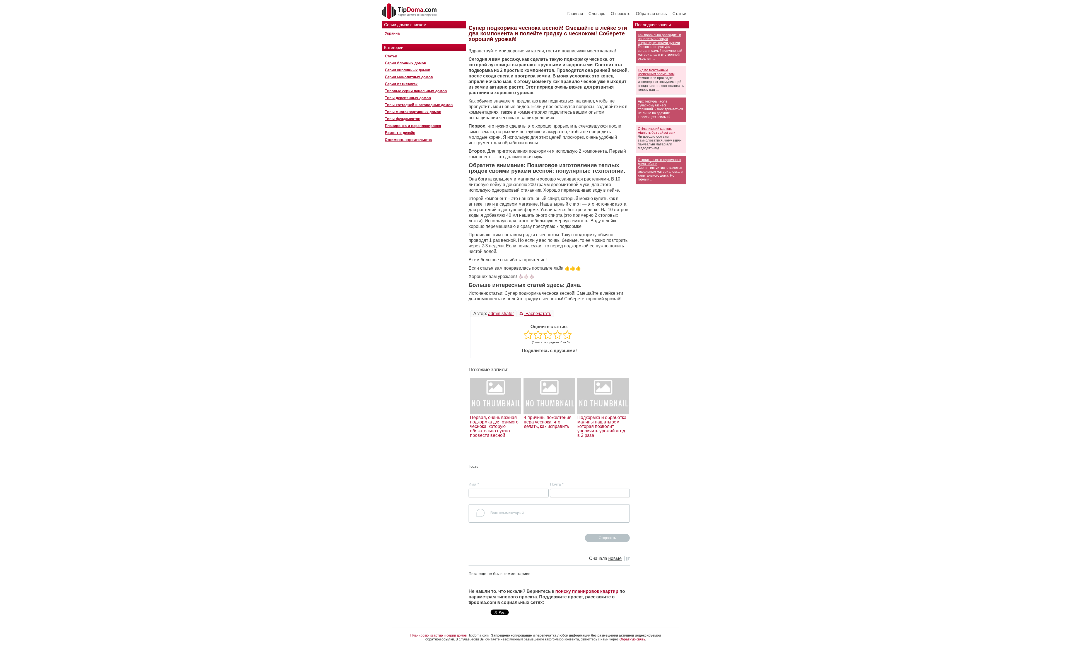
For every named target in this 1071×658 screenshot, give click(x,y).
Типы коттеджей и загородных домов (419, 105)
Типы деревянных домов (408, 98)
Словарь (596, 13)
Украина (392, 33)
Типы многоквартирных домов (413, 112)
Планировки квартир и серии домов (438, 635)
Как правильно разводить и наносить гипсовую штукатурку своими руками (659, 39)
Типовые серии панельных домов (416, 91)
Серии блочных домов (405, 63)
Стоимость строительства (408, 140)
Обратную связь (632, 639)
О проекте (620, 13)
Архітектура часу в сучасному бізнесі (652, 103)
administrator (501, 313)
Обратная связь (651, 13)
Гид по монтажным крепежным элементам (656, 72)
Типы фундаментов (402, 119)
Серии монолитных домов (409, 77)
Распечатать (537, 313)
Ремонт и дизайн (400, 133)
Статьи (679, 13)
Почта (556, 484)
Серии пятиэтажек (401, 84)
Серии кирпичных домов (407, 70)
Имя (474, 484)
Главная (575, 13)
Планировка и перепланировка (413, 126)
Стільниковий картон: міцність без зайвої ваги (657, 131)
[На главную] (410, 11)
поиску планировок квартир (586, 591)
